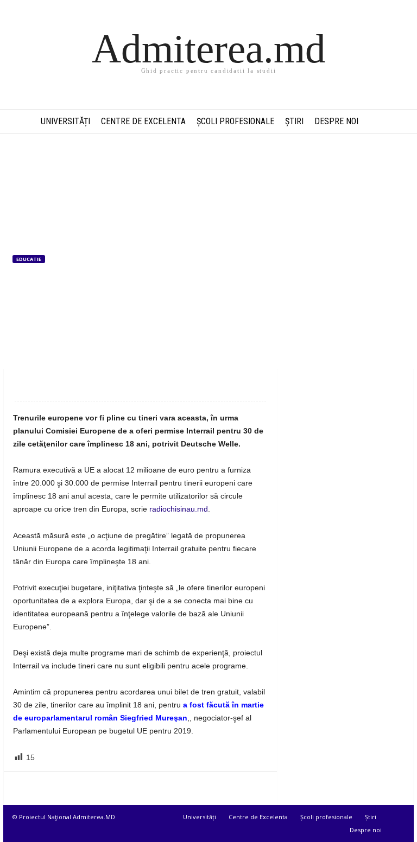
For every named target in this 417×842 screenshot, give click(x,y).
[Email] (50, 385)
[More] (126, 385)
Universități (65, 121)
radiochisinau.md (178, 509)
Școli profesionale (235, 121)
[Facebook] (25, 385)
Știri (294, 121)
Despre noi (336, 121)
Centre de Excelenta (143, 121)
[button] (397, 121)
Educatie (28, 259)
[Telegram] (75, 385)
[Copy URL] (100, 385)
